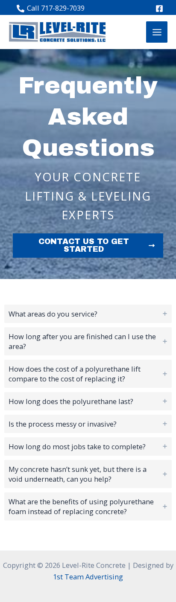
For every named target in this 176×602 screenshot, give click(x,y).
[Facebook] (159, 8)
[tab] (88, 314)
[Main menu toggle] (156, 32)
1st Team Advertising (88, 577)
